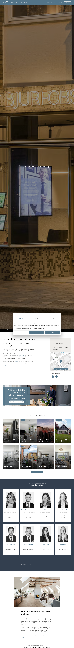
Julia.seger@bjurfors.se (63, 549)
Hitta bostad (24, 2)
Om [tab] (53, 318)
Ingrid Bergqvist (45, 510)
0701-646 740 (45, 552)
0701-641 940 (11, 552)
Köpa (12, 2)
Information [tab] (37, 318)
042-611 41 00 (56, 349)
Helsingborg (21, 355)
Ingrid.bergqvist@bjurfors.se (45, 516)
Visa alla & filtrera (37, 472)
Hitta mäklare (59, 2)
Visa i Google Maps (59, 369)
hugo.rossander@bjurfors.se (28, 549)
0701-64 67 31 (10, 517)
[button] (60, 361)
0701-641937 (28, 552)
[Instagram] (56, 376)
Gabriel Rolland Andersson (28, 510)
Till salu (5, 330)
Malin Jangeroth (11, 510)
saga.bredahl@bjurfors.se (63, 515)
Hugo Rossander (28, 544)
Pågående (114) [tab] (30, 415)
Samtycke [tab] (21, 318)
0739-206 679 (63, 517)
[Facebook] (53, 376)
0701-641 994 (63, 552)
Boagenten (17, 361)
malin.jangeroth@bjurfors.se (10, 515)
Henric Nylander (11, 544)
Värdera (67, 2)
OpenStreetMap (64, 352)
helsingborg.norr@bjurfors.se (61, 347)
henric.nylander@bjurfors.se (10, 549)
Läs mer (4, 365)
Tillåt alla (52, 332)
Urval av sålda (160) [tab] (40, 415)
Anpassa (36, 332)
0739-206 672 (45, 518)
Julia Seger (63, 544)
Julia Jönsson (45, 544)
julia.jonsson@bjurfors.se (46, 549)
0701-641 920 (28, 517)
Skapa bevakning (49, 2)
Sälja (16, 2)
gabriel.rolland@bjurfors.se (28, 515)
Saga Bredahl (63, 510)
